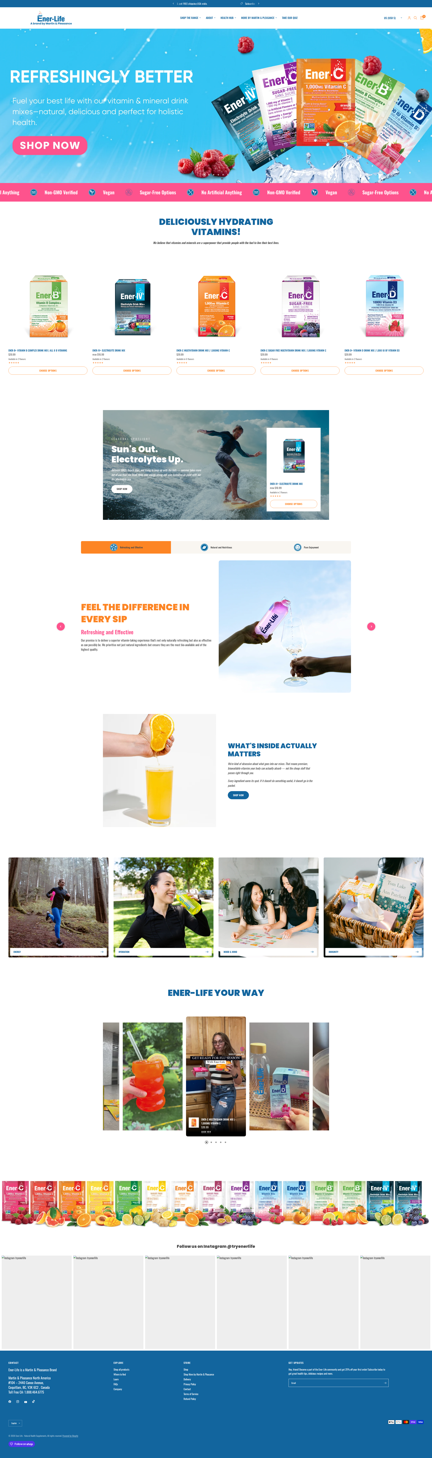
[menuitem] (190, 18)
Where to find (120, 1374)
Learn (116, 1379)
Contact (187, 1389)
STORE (187, 1363)
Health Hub (227, 18)
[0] (421, 18)
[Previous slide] (61, 626)
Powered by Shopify (70, 1435)
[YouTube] (28, 1402)
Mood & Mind (230, 952)
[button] (121, 489)
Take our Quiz (290, 18)
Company (118, 1389)
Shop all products (121, 1369)
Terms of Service (191, 1394)
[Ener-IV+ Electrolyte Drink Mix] (131, 305)
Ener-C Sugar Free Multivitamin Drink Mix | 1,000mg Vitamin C (293, 350)
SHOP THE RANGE (189, 18)
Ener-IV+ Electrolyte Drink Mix (108, 350)
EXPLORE (119, 1363)
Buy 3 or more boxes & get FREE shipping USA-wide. (226, 3)
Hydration (124, 952)
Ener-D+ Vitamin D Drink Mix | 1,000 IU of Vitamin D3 (372, 350)
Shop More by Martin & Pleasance (199, 1374)
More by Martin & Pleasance (257, 18)
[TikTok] (36, 1401)
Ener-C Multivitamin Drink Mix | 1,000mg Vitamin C (203, 350)
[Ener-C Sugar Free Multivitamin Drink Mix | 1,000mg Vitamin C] (300, 305)
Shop (186, 1369)
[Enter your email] (385, 1383)
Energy (17, 952)
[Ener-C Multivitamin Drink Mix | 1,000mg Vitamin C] (216, 305)
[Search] (415, 18)
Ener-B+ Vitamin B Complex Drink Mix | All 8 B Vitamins (37, 350)
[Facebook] (12, 1401)
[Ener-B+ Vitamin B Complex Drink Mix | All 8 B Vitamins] (47, 305)
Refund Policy (190, 1399)
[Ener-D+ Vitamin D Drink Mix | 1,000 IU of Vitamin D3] (384, 305)
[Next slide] (371, 626)
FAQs (116, 1384)
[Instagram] (20, 1401)
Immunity (333, 952)
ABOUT (209, 18)
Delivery (187, 1379)
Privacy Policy (190, 1384)
